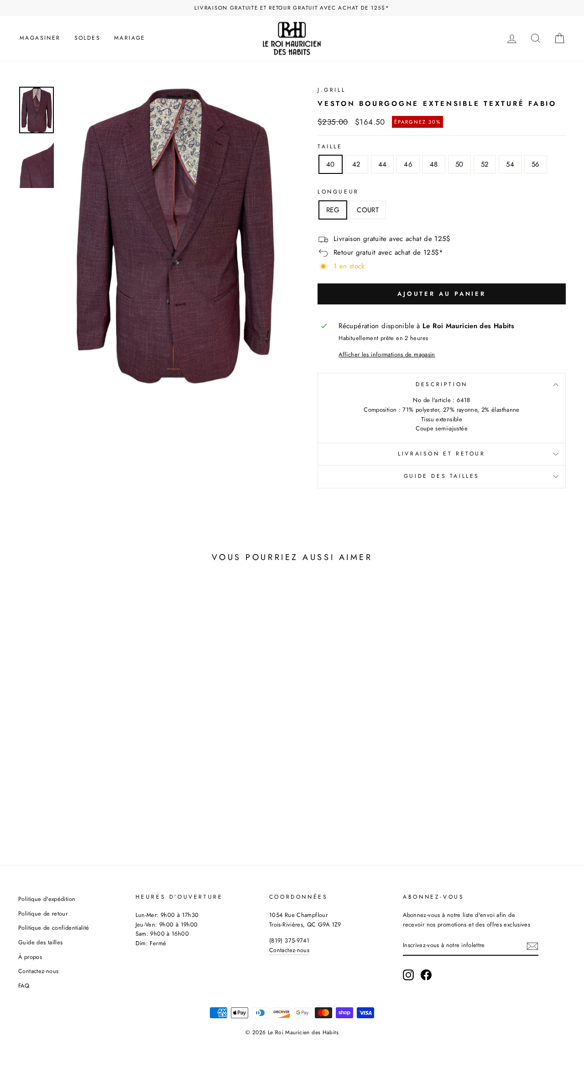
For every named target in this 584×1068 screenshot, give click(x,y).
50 (459, 164)
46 (408, 164)
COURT (368, 210)
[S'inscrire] (532, 946)
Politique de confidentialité (53, 927)
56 (536, 164)
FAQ (23, 985)
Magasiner (40, 38)
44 (382, 164)
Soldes (87, 38)
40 (330, 164)
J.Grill (331, 90)
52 (485, 164)
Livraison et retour (441, 454)
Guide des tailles (442, 476)
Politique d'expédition (46, 899)
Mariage (130, 38)
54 (510, 164)
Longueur (338, 192)
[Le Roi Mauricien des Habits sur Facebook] (426, 974)
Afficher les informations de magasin (387, 354)
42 (356, 164)
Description (442, 384)
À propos (30, 957)
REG (332, 210)
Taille (330, 146)
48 (434, 164)
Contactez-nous (38, 971)
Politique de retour (43, 913)
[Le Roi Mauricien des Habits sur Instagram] (408, 974)
